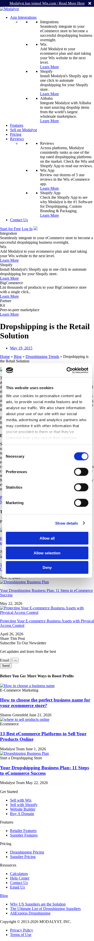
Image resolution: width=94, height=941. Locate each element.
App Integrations (23, 17)
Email (5, 660)
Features (16, 125)
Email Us (17, 887)
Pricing (15, 134)
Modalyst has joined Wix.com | (47, 3)
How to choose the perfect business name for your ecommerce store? (45, 702)
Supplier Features (24, 835)
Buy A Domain (22, 814)
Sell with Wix (21, 800)
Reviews (17, 139)
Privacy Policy (21, 930)
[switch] (81, 472)
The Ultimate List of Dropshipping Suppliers (45, 909)
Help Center (19, 878)
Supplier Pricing (23, 857)
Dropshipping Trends (42, 356)
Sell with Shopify (24, 805)
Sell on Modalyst (23, 130)
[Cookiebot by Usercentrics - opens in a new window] (67, 370)
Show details (66, 523)
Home (5, 356)
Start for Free (10, 229)
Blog (18, 356)
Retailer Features (23, 831)
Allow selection (47, 553)
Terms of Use (20, 935)
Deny (47, 567)
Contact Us (19, 220)
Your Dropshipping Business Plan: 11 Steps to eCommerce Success (44, 770)
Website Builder (22, 809)
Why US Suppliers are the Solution (38, 904)
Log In (27, 229)
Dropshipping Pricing (27, 852)
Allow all (47, 538)
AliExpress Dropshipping (30, 913)
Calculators (19, 874)
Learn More (49, 67)
